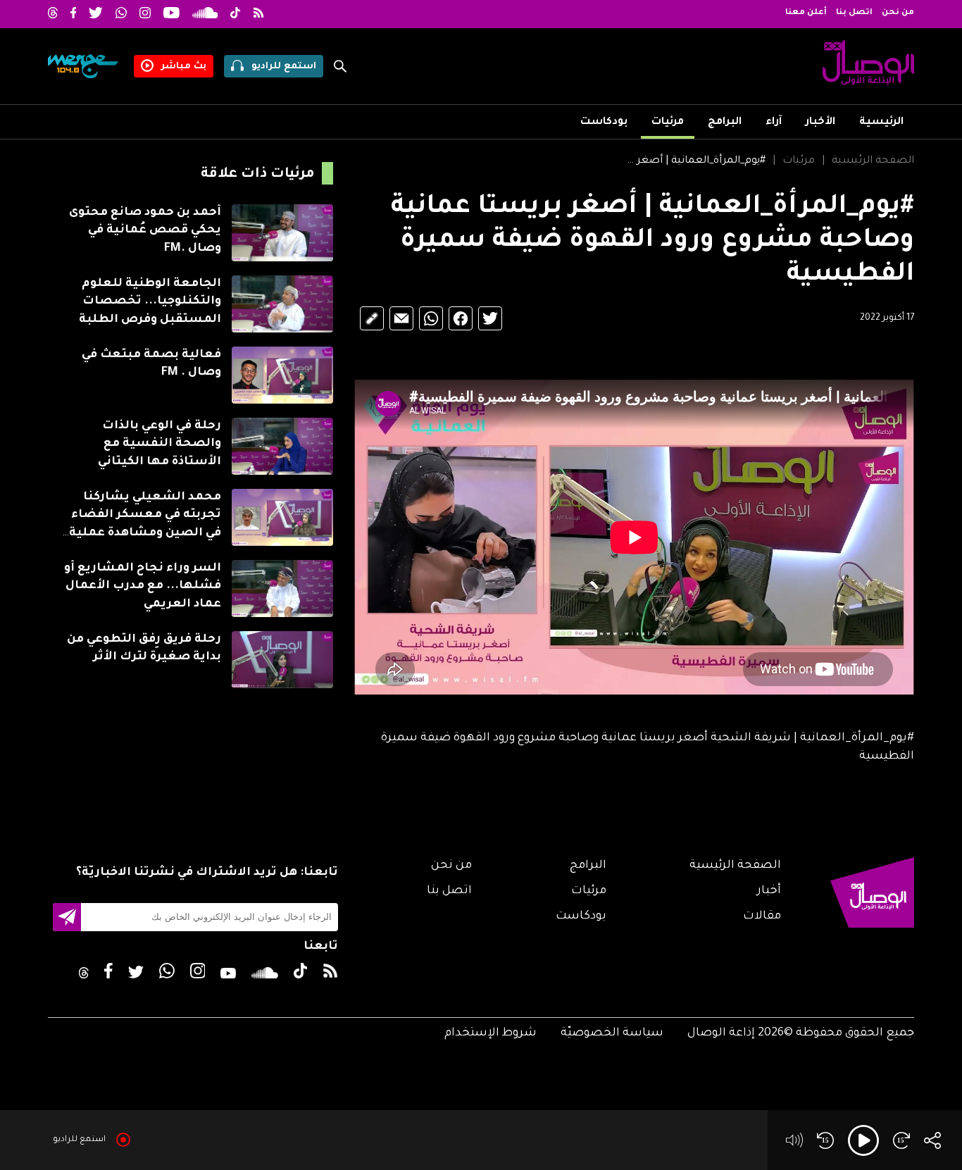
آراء (774, 122)
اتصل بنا (854, 13)
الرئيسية (881, 122)
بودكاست (603, 122)
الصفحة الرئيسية (873, 161)
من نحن (898, 13)
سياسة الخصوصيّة (612, 1033)
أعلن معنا (806, 13)
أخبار (769, 891)
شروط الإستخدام (490, 1033)
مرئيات (667, 122)
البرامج (725, 122)
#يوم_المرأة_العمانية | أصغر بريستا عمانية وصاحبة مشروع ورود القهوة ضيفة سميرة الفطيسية (695, 161)
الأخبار (820, 122)
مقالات (762, 916)
